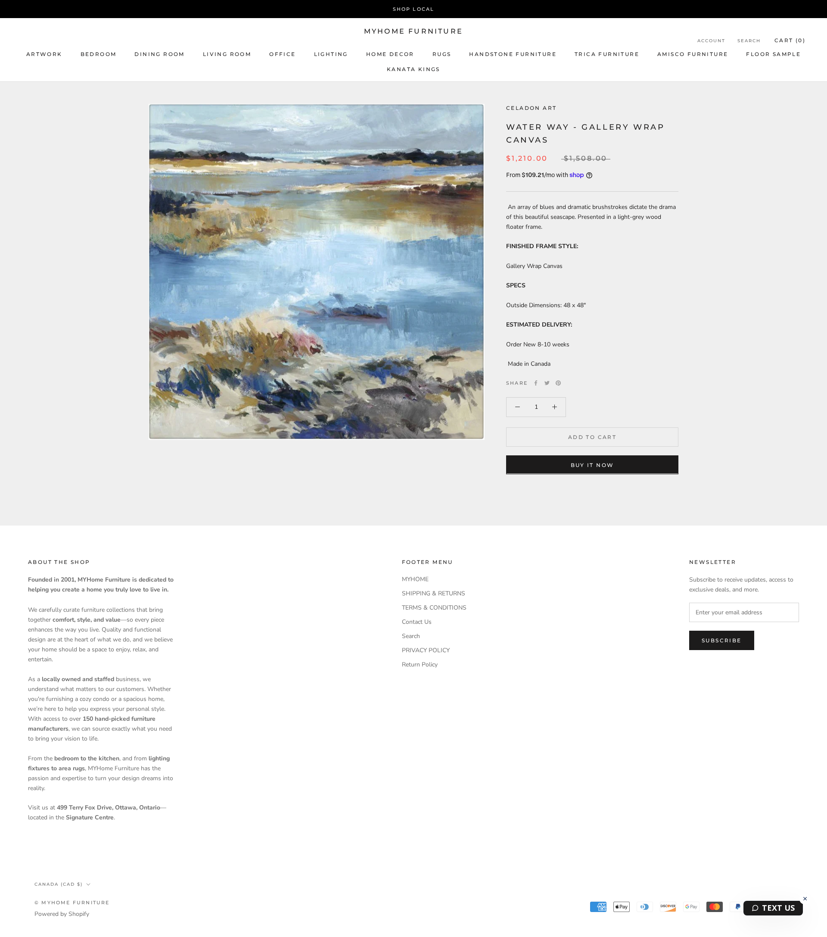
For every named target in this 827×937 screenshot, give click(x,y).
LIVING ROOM (227, 54)
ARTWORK (44, 54)
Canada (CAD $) (58, 884)
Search (749, 41)
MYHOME (415, 579)
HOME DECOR (390, 54)
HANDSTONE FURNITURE (513, 54)
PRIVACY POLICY (426, 650)
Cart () (789, 40)
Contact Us (417, 622)
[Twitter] (547, 383)
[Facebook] (535, 383)
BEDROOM (99, 54)
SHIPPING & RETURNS (433, 593)
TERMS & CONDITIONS (434, 608)
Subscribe (722, 640)
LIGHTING (331, 54)
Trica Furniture (607, 54)
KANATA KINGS (413, 69)
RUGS (441, 54)
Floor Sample (773, 54)
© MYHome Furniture (72, 903)
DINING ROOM (159, 54)
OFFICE (282, 54)
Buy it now (592, 464)
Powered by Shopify (61, 914)
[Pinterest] (558, 383)
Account (711, 41)
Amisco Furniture (692, 54)
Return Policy (420, 664)
